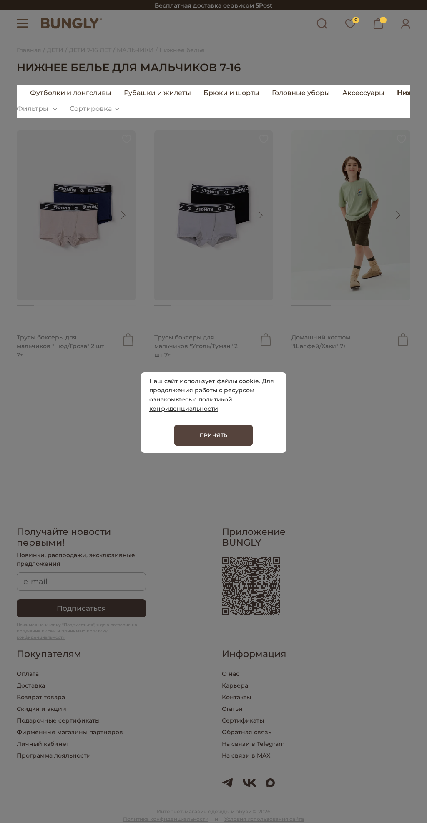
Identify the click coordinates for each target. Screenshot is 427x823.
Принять (214, 435)
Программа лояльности (54, 755)
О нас (230, 673)
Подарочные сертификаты (58, 720)
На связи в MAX (246, 755)
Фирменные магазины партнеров (70, 732)
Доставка (31, 685)
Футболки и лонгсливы (70, 93)
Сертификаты (243, 720)
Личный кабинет (43, 744)
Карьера (235, 685)
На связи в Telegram (253, 744)
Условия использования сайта (264, 819)
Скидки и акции (41, 709)
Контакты (236, 697)
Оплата (28, 673)
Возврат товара (41, 697)
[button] (123, 215)
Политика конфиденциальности (165, 819)
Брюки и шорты (231, 93)
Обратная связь (246, 732)
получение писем (36, 631)
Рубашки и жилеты (157, 93)
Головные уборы (301, 93)
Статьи (232, 709)
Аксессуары (363, 93)
